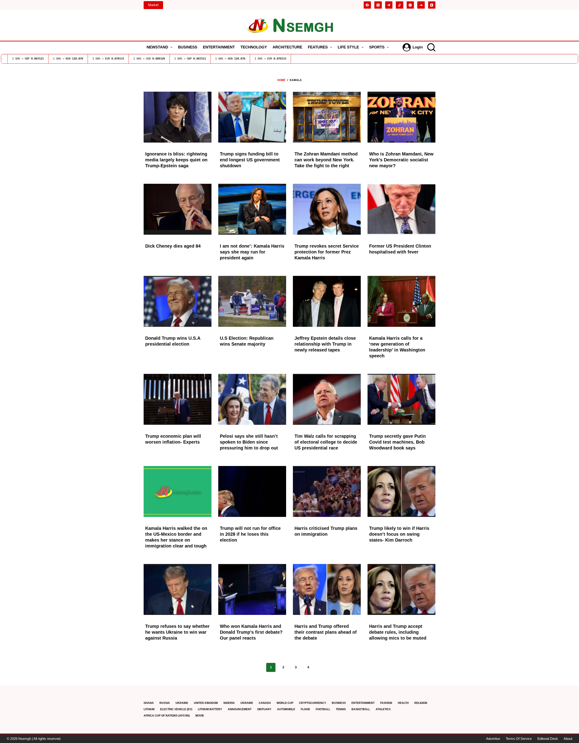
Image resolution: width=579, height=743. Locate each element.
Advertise (493, 739)
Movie (199, 715)
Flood (305, 709)
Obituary (264, 709)
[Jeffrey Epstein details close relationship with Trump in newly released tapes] (327, 301)
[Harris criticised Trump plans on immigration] (327, 491)
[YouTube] (432, 5)
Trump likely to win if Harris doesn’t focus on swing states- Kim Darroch (399, 534)
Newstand (157, 47)
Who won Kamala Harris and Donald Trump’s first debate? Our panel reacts (251, 632)
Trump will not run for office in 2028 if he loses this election (250, 534)
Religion (420, 703)
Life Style (348, 47)
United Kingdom (206, 703)
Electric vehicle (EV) (176, 709)
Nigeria (229, 703)
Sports (376, 47)
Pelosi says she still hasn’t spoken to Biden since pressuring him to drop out (249, 442)
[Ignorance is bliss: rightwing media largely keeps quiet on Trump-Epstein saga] (177, 117)
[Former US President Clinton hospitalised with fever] (401, 209)
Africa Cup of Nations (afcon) (167, 715)
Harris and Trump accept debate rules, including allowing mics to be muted (397, 632)
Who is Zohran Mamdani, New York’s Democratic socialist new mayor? (401, 159)
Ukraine (182, 703)
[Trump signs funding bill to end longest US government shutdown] (252, 117)
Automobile (286, 709)
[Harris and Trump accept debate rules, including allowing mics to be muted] (401, 589)
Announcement (240, 709)
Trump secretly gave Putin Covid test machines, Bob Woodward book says (397, 442)
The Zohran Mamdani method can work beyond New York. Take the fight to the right (326, 159)
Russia (164, 703)
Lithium (149, 709)
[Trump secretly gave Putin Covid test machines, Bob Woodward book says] (401, 399)
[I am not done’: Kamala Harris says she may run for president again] (252, 209)
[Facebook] (367, 5)
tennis (341, 709)
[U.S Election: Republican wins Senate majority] (252, 301)
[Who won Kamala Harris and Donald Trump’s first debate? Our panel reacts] (252, 589)
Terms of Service (519, 739)
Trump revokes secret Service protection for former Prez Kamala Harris (326, 252)
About (568, 739)
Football (323, 709)
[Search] (431, 47)
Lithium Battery (210, 709)
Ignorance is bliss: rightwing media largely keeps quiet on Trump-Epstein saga (176, 159)
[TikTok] (399, 5)
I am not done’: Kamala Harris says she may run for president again (252, 252)
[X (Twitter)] (378, 5)
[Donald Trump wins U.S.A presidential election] (177, 301)
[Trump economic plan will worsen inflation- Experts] (177, 399)
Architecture (287, 47)
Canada (265, 703)
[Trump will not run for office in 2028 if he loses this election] (252, 491)
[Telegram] (389, 5)
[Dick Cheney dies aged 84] (177, 209)
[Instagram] (410, 5)
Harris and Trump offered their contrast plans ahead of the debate (325, 632)
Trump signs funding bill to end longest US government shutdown (250, 159)
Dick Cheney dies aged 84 (173, 246)
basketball (360, 709)
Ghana (149, 703)
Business (187, 47)
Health (403, 703)
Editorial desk (547, 739)
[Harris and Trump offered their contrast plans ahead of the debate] (327, 589)
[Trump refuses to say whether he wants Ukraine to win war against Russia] (177, 589)
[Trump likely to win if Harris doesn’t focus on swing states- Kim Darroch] (401, 491)
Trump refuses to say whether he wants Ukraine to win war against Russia (177, 632)
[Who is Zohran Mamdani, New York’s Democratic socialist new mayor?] (401, 117)
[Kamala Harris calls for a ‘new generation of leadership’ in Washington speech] (401, 301)
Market (153, 5)
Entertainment (219, 47)
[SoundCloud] (421, 5)
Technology (253, 47)
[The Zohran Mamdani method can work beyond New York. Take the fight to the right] (327, 117)
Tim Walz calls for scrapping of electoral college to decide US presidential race (325, 442)
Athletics (383, 709)
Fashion (386, 703)
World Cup (285, 703)
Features (318, 47)
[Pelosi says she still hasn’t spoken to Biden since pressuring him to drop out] (252, 399)
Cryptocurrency (312, 703)
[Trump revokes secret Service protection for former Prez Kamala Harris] (327, 209)
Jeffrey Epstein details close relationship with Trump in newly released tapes (325, 344)
